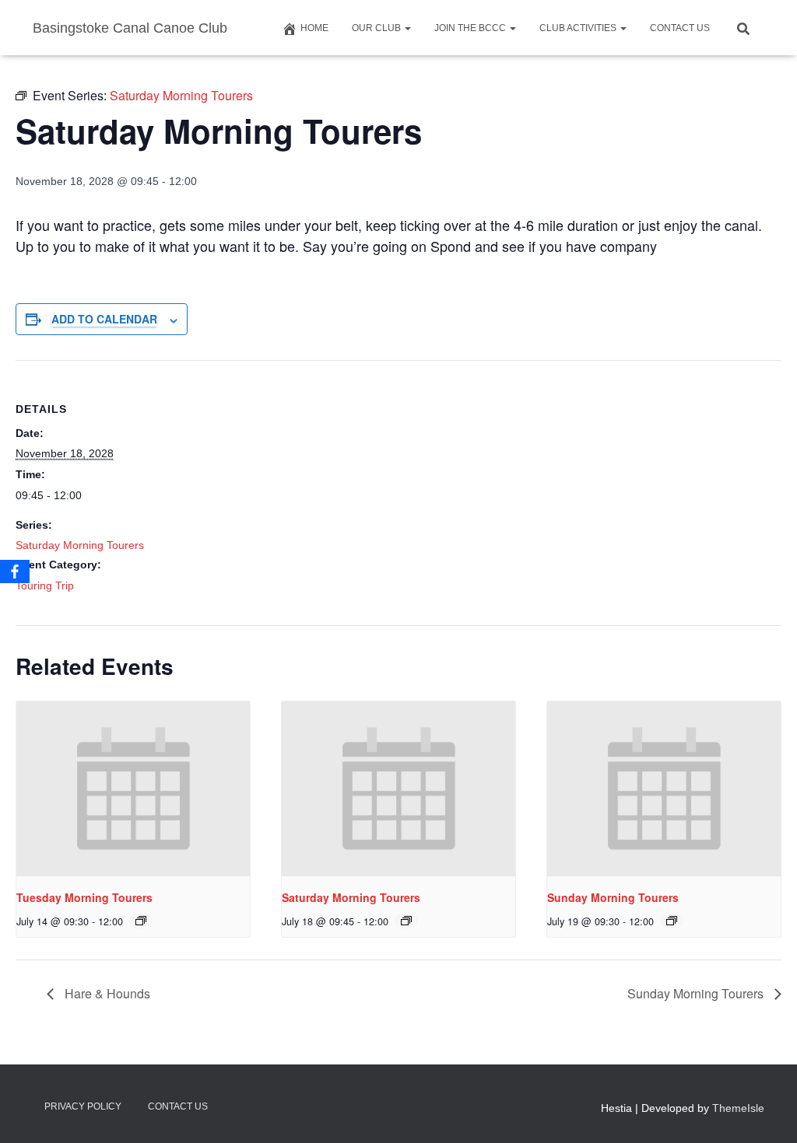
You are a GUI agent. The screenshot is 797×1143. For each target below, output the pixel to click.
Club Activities (579, 28)
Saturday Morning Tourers (80, 545)
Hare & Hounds (105, 993)
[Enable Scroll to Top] (766, 1111)
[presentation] (133, 788)
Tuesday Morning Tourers (84, 897)
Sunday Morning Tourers (613, 897)
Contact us (680, 28)
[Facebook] (15, 571)
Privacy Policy (82, 1106)
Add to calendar (104, 319)
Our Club (377, 28)
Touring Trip (45, 585)
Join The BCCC (471, 28)
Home (314, 28)
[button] (407, 28)
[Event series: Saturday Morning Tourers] (140, 920)
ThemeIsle (738, 1108)
